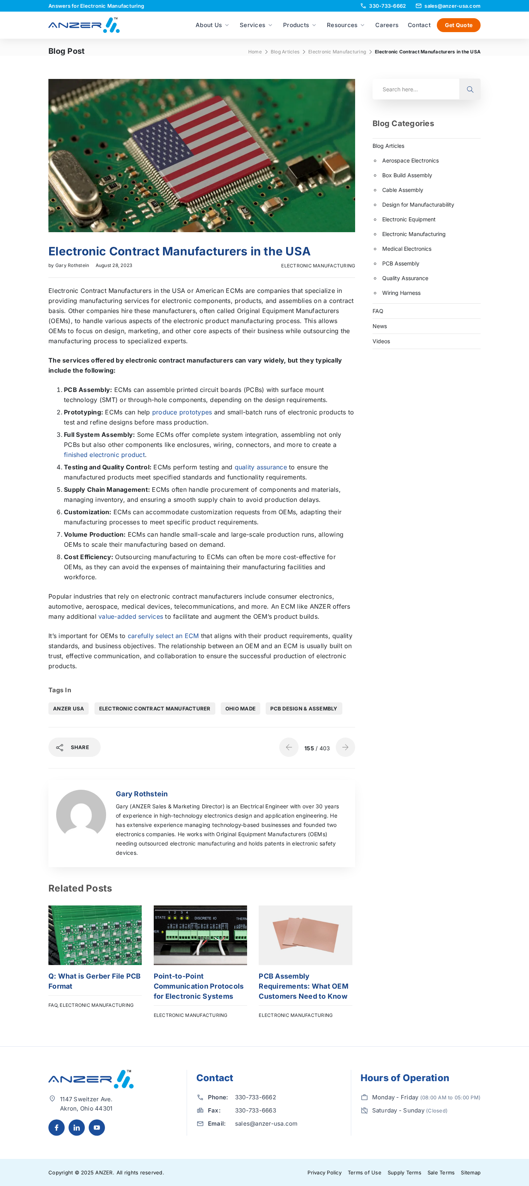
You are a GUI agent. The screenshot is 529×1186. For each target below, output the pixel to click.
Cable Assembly (402, 190)
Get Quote (458, 25)
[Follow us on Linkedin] (77, 1127)
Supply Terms (404, 1172)
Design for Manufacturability (418, 204)
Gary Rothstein (73, 265)
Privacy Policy (324, 1172)
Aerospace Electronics (410, 160)
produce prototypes (182, 412)
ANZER (103, 1172)
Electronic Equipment (409, 219)
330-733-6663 (255, 1110)
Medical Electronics (406, 248)
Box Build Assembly (407, 175)
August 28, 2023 (114, 265)
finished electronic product (104, 455)
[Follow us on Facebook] (56, 1127)
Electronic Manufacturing (337, 52)
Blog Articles (285, 52)
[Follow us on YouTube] (97, 1127)
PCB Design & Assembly (303, 708)
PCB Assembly (400, 263)
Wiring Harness (401, 292)
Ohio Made (240, 708)
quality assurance (261, 467)
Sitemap (471, 1172)
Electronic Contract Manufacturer (155, 708)
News (380, 326)
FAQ (52, 1005)
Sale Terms (441, 1172)
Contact (419, 25)
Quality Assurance (405, 278)
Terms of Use (364, 1172)
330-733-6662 (255, 1097)
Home (255, 52)
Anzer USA (68, 708)
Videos (381, 341)
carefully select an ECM (163, 636)
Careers (386, 25)
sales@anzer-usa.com (266, 1123)
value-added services (130, 616)
